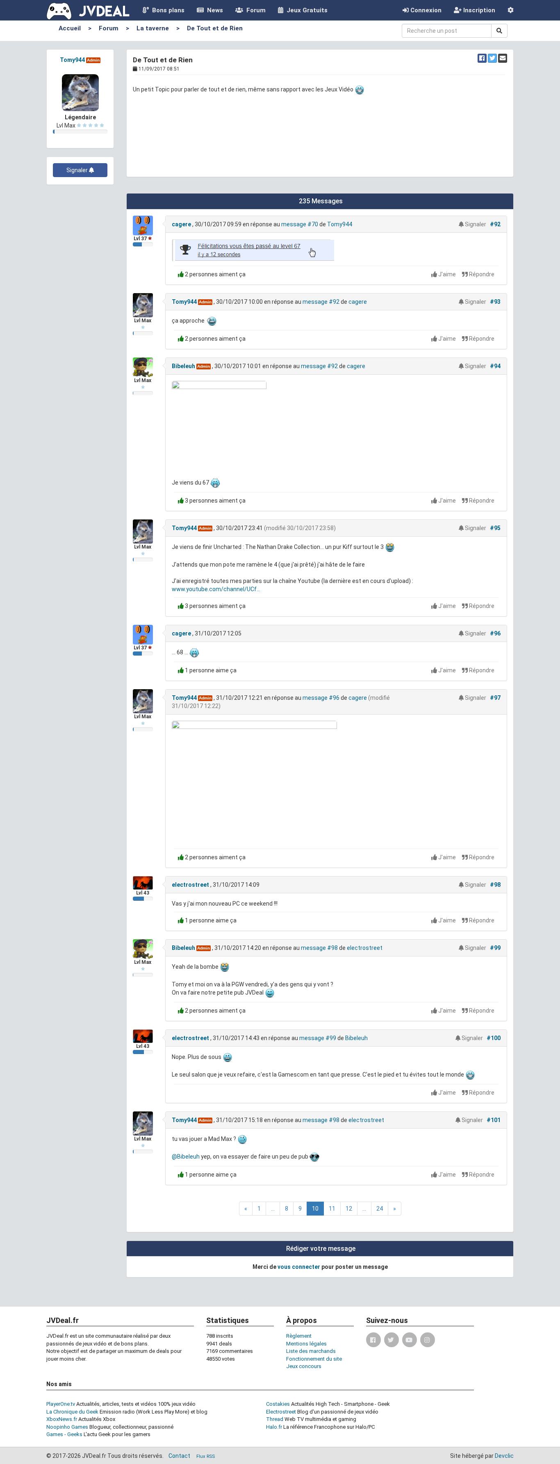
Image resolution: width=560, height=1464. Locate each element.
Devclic (504, 1456)
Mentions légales (306, 1344)
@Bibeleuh (186, 1156)
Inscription (478, 10)
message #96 (321, 697)
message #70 (299, 224)
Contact (179, 1456)
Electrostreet (281, 1412)
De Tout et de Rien (215, 28)
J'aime (447, 274)
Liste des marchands (311, 1351)
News (213, 10)
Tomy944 (72, 60)
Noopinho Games (67, 1427)
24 (379, 1208)
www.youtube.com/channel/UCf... (216, 589)
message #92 (321, 301)
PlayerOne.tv (60, 1404)
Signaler (77, 170)
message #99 (317, 1038)
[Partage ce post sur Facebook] (482, 58)
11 (332, 1208)
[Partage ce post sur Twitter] (492, 58)
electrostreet (190, 884)
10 (315, 1208)
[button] (510, 10)
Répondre (481, 274)
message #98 (319, 948)
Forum (254, 10)
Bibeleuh (183, 366)
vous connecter (299, 1267)
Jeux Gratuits (305, 10)
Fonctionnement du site (314, 1359)
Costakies (278, 1404)
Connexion (425, 10)
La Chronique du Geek (72, 1412)
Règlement (299, 1336)
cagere (181, 224)
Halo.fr (274, 1427)
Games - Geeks (64, 1434)
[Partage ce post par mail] (502, 58)
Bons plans (166, 10)
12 (349, 1208)
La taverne (153, 28)
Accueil (70, 28)
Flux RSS (205, 1456)
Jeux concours (303, 1366)
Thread (274, 1419)
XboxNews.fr (61, 1419)
